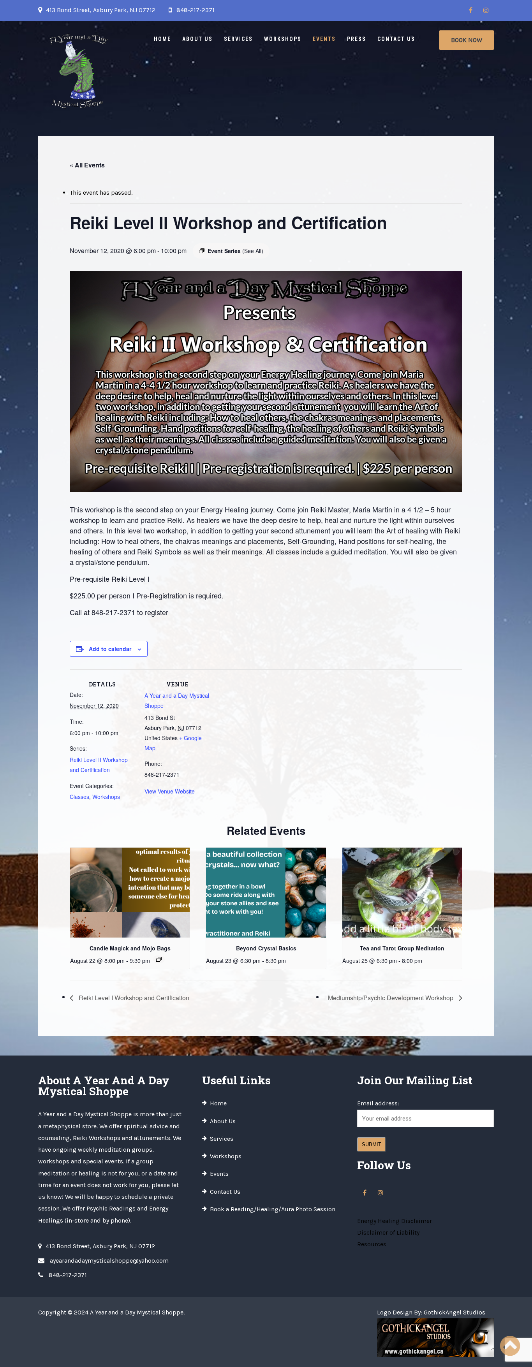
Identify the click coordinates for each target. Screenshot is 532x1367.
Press (356, 39)
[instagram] (486, 10)
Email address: (378, 1103)
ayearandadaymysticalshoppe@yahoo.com (109, 1260)
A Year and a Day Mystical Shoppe (136, 1312)
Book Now (466, 40)
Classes (79, 796)
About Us (197, 39)
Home (162, 39)
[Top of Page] (509, 1346)
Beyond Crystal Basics (266, 948)
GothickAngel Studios (454, 1312)
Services (238, 39)
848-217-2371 (195, 10)
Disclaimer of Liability (388, 1232)
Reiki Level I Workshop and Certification (133, 997)
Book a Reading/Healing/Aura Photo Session (272, 1209)
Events (324, 39)
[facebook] (470, 10)
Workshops (282, 39)
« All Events (87, 164)
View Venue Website (169, 791)
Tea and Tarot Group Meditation (402, 948)
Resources (371, 1244)
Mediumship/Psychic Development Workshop (391, 997)
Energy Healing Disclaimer (394, 1220)
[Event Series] (159, 959)
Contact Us (396, 39)
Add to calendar (110, 649)
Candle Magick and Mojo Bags (130, 948)
